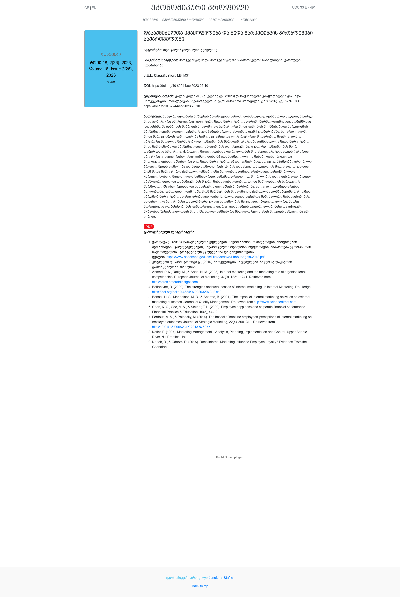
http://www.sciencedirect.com (275, 302)
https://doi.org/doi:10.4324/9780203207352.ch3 (186, 292)
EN (94, 8)
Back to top (200, 586)
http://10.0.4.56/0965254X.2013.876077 (181, 327)
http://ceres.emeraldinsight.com (175, 282)
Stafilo (228, 578)
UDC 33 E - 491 (304, 7)
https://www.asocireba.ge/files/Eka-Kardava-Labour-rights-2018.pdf (215, 257)
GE (86, 8)
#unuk (213, 578)
